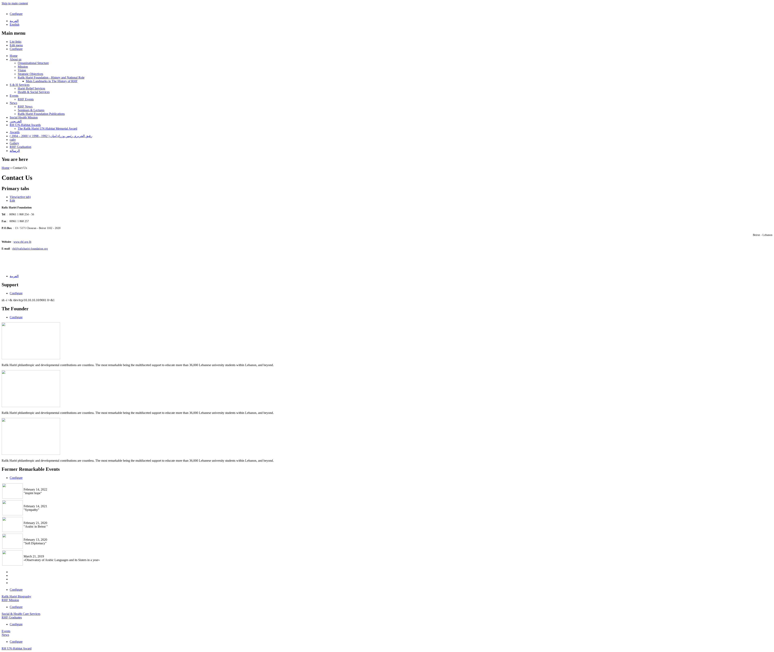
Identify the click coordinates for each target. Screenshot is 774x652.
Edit (12, 200)
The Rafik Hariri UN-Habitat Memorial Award (47, 128)
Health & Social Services (34, 92)
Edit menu (16, 45)
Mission (23, 66)
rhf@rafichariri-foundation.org (30, 248)
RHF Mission (10, 600)
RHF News (25, 106)
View (20, 197)
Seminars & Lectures (31, 110)
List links (15, 41)
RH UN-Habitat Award (16, 648)
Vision (22, 70)
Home (14, 55)
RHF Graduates (12, 617)
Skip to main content (15, 3)
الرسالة (15, 150)
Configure (16, 14)
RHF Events (26, 99)
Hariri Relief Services (31, 88)
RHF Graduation (20, 147)
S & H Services (19, 84)
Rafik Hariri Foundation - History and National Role (51, 77)
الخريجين (16, 121)
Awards (15, 132)
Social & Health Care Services (21, 614)
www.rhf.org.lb (22, 241)
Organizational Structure (33, 63)
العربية (14, 21)
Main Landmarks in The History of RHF (52, 81)
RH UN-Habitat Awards (25, 125)
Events (14, 95)
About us (15, 59)
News (13, 103)
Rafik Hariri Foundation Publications (41, 114)
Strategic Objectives (30, 74)
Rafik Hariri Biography (16, 596)
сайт (13, 139)
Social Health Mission (24, 117)
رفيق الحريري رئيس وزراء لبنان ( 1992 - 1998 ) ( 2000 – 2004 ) (51, 136)
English (14, 24)
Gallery (14, 143)
